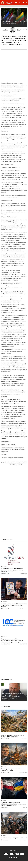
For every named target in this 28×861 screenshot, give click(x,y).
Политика (6, 23)
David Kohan (24, 738)
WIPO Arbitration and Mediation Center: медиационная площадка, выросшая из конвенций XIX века (12, 570)
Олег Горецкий (24, 573)
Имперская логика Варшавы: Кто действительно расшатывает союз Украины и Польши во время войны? (13, 804)
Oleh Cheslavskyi (23, 608)
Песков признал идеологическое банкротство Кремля (10, 769)
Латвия (20, 464)
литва (13, 462)
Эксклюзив (13, 23)
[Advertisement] (14, 66)
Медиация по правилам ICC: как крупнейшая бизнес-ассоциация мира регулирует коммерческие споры (12, 640)
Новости (17, 3)
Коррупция (5, 698)
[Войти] (18, 857)
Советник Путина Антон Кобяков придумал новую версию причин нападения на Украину (14, 605)
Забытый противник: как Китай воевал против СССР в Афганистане (12, 735)
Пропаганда (4, 601)
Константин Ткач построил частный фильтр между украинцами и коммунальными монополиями (12, 695)
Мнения (20, 3)
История (4, 733)
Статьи (24, 3)
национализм (21, 462)
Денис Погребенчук (7, 699)
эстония (12, 464)
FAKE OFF (25, 807)
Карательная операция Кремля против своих (14, 838)
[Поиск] (10, 857)
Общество (4, 566)
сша (8, 462)
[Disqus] (14, 518)
